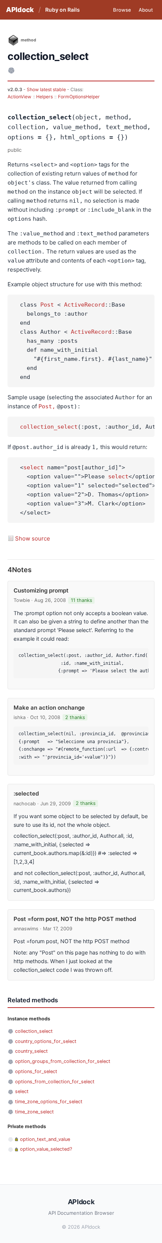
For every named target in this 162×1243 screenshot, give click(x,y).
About (146, 10)
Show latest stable (47, 89)
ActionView (19, 96)
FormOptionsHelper (79, 96)
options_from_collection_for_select (55, 1081)
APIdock (20, 10)
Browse (122, 10)
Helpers (44, 96)
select (33, 467)
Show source (32, 538)
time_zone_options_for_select (49, 1101)
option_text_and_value (45, 1139)
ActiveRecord (84, 304)
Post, (46, 406)
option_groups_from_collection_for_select (62, 1061)
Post (47, 304)
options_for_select (36, 1071)
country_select (31, 1051)
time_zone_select (34, 1112)
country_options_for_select (45, 1041)
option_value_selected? (46, 1149)
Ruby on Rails (62, 9)
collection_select (49, 426)
